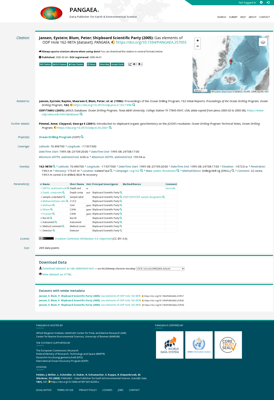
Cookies (107, 390)
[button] (231, 62)
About (252, 17)
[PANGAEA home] (51, 9)
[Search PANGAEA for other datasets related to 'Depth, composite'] (63, 192)
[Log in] (267, 2)
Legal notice (44, 390)
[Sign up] (261, 2)
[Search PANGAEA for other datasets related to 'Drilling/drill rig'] (233, 170)
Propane (47, 213)
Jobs (120, 390)
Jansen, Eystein (53, 37)
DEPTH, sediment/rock (54, 188)
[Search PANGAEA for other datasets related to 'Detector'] (54, 230)
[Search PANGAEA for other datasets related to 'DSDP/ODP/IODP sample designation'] (163, 197)
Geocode (170, 188)
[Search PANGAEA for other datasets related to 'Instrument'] (56, 222)
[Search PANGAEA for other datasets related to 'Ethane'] (51, 209)
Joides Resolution (165, 171)
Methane (47, 205)
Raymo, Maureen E (74, 101)
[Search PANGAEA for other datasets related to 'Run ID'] (51, 218)
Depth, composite (52, 192)
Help (243, 17)
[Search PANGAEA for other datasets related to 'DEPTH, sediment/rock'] (68, 188)
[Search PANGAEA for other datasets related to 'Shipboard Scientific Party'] (121, 192)
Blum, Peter (80, 37)
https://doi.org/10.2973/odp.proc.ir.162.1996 (103, 105)
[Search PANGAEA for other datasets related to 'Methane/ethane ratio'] (67, 201)
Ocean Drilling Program (55, 137)
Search (221, 17)
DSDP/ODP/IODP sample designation (142, 197)
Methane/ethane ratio (54, 201)
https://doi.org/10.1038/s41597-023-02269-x (75, 381)
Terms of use (65, 390)
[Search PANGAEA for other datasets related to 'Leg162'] (141, 170)
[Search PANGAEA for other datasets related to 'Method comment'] (63, 226)
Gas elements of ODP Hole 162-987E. (90, 296)
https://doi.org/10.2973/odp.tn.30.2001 (82, 127)
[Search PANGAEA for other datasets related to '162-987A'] (54, 166)
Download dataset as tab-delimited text (68, 268)
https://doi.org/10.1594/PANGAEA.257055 (151, 42)
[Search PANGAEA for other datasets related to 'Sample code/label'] (64, 197)
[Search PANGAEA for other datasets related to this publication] (133, 105)
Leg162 (134, 171)
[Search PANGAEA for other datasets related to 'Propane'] (53, 214)
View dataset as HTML (57, 274)
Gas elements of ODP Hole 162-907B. (90, 300)
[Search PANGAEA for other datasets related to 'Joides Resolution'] (178, 170)
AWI (266, 91)
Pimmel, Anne (48, 123)
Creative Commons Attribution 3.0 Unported (83, 238)
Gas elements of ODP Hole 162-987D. (90, 304)
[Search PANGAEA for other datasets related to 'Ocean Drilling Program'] (82, 137)
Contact (264, 17)
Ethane (46, 209)
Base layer (227, 91)
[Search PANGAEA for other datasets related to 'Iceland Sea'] (111, 170)
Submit (233, 17)
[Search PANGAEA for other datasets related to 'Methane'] (53, 205)
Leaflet (217, 91)
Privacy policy (88, 390)
